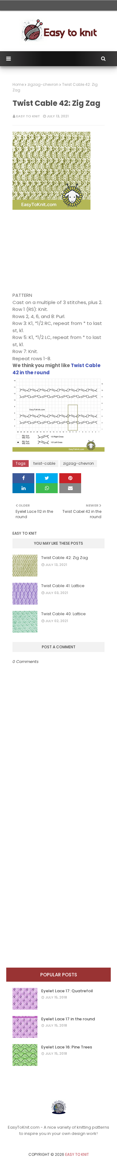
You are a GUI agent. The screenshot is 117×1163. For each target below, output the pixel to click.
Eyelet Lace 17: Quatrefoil (67, 991)
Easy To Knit (28, 116)
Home (18, 84)
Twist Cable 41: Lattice (63, 586)
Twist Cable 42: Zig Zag (64, 558)
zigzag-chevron (42, 84)
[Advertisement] (51, 251)
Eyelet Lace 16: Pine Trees (66, 1047)
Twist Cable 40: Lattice (63, 614)
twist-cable (44, 463)
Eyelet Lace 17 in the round (68, 1019)
